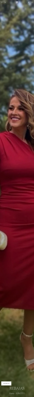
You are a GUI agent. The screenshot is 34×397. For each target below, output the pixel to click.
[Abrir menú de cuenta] (28, 2)
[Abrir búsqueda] (5, 2)
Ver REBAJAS (6, 383)
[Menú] (2, 2)
